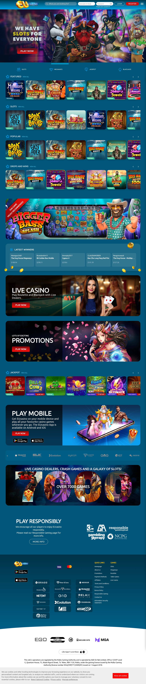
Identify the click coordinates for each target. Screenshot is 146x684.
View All (26, 77)
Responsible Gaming (101, 594)
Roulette (113, 573)
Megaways (114, 570)
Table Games (115, 577)
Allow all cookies (120, 676)
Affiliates (98, 580)
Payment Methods (101, 577)
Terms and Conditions (102, 583)
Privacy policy (56, 679)
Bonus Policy (99, 590)
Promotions (98, 573)
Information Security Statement (101, 602)
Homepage (98, 566)
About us (98, 570)
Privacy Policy (99, 587)
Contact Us (98, 597)
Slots (112, 566)
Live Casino (114, 580)
